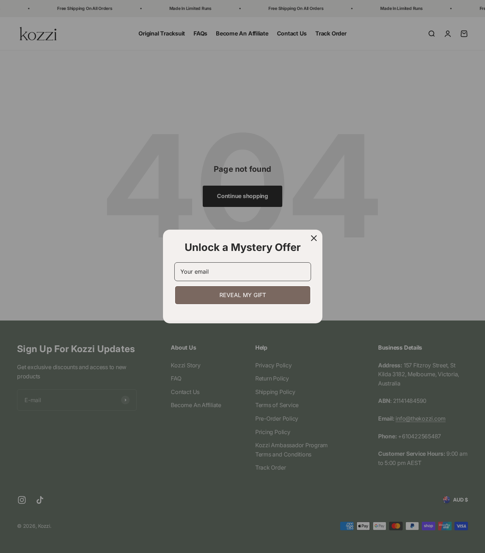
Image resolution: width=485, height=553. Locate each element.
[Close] (313, 238)
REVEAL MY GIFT (242, 295)
